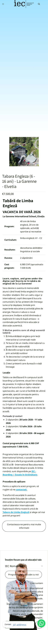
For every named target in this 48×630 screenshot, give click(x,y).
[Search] (39, 4)
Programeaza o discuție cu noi (23, 574)
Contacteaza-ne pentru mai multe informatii (24, 526)
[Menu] (3, 4)
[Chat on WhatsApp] (41, 623)
